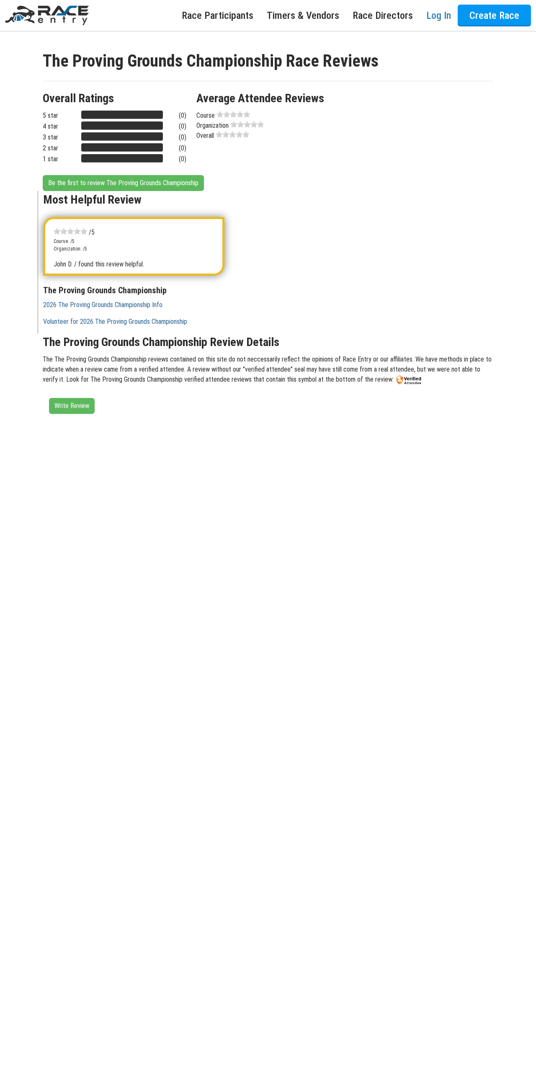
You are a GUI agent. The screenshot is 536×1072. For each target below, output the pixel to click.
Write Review (71, 406)
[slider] (233, 114)
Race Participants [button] (217, 15)
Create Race (494, 15)
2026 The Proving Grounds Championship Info (102, 305)
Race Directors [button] (383, 15)
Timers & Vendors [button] (303, 15)
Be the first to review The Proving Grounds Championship (123, 183)
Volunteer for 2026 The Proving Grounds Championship (115, 321)
